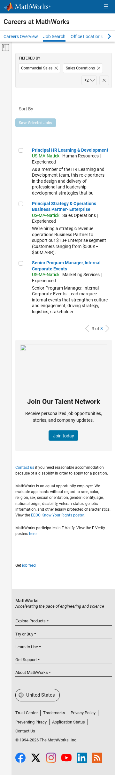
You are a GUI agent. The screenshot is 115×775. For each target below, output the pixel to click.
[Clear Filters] (104, 80)
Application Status (68, 722)
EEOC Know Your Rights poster (57, 515)
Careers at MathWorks (37, 22)
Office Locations (87, 36)
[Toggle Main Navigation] (106, 7)
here (32, 533)
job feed (29, 565)
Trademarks (54, 712)
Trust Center (26, 712)
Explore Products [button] (30, 621)
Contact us (24, 467)
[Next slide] (104, 36)
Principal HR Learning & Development (70, 150)
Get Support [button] (26, 659)
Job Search (54, 36)
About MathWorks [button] (31, 672)
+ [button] (86, 80)
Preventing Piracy (31, 722)
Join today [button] (63, 435)
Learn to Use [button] (26, 646)
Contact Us (25, 731)
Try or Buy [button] (24, 634)
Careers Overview (21, 36)
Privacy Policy (83, 712)
